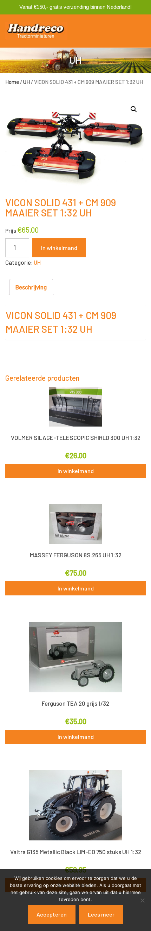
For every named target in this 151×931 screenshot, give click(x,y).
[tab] (31, 287)
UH (26, 82)
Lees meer (101, 914)
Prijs (10, 230)
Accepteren (52, 914)
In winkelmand (59, 247)
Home (12, 82)
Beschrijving (31, 286)
